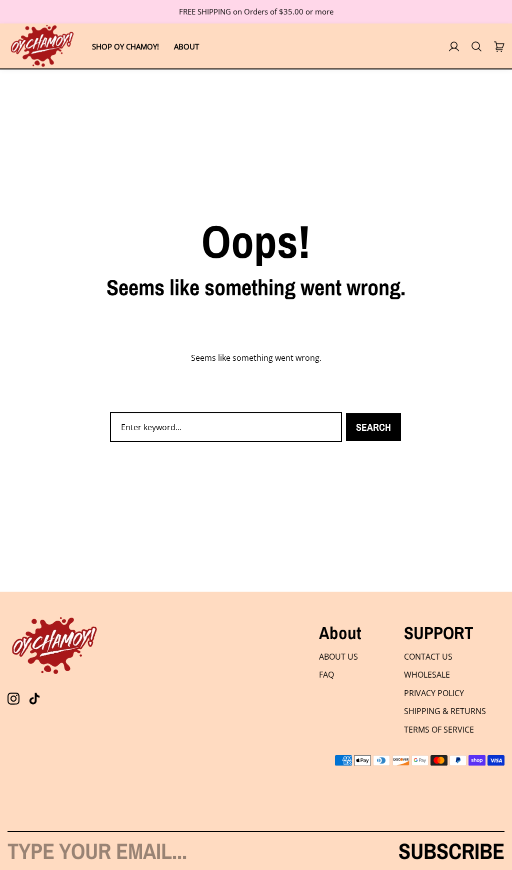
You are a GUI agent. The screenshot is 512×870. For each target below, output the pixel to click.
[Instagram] (14, 699)
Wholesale (427, 674)
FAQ (326, 674)
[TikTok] (34, 699)
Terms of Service (439, 729)
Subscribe (451, 851)
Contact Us (428, 656)
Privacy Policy (434, 693)
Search (373, 427)
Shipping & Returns (445, 711)
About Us (338, 656)
